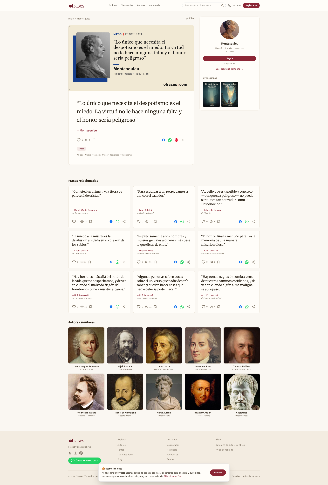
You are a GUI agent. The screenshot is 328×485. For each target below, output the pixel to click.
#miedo (80, 155)
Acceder (237, 5)
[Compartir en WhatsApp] (170, 140)
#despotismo (126, 155)
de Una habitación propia (148, 253)
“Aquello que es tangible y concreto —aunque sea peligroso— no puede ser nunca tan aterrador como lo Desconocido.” (227, 197)
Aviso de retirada (224, 450)
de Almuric (205, 213)
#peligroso (114, 155)
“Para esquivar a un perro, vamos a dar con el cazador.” (162, 193)
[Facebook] (70, 453)
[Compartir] (183, 140)
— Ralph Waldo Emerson (84, 210)
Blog (120, 459)
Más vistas (172, 450)
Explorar (112, 5)
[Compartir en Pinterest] (176, 140)
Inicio (71, 18)
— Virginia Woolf (145, 250)
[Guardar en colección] (94, 140)
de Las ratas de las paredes (212, 253)
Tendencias (127, 5)
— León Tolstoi (144, 210)
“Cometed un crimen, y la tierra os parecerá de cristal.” (97, 193)
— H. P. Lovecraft (209, 250)
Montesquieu (83, 18)
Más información (172, 476)
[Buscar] (223, 5)
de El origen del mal (145, 213)
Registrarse (251, 5)
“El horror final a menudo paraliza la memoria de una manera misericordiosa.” (228, 240)
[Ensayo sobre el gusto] (229, 94)
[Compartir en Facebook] (163, 140)
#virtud (88, 155)
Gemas (170, 459)
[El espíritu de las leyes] (211, 94)
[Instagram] (75, 453)
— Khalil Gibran (80, 250)
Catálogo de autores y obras (230, 445)
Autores (141, 5)
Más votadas (173, 445)
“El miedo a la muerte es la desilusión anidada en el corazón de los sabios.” (98, 240)
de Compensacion (80, 213)
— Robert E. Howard (211, 210)
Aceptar (218, 472)
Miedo (81, 148)
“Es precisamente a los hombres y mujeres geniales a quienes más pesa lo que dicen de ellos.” (163, 240)
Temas (121, 450)
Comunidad (155, 5)
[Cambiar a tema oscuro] (230, 5)
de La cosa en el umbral (82, 298)
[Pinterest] (81, 453)
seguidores (229, 63)
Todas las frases (126, 454)
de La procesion (79, 253)
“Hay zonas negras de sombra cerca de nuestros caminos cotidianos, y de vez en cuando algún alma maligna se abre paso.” (228, 283)
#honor (105, 155)
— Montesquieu (87, 130)
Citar (191, 18)
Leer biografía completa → (229, 69)
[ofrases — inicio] (77, 5)
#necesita (96, 155)
